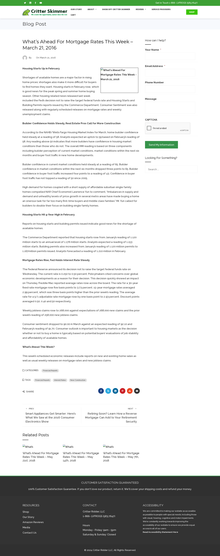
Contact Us (29, 532)
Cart (73, 14)
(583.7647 (192, 2)
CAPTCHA (151, 119)
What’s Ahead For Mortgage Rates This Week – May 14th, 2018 (81, 456)
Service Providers (161, 9)
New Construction (77, 380)
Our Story (76, 9)
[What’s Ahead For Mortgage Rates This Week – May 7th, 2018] (108, 446)
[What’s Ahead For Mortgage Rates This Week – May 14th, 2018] (68, 446)
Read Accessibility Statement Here (160, 532)
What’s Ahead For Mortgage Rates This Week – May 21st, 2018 (41, 456)
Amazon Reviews (33, 522)
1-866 (172, 2)
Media (26, 527)
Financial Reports (50, 370)
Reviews (140, 9)
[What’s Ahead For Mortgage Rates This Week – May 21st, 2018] (28, 446)
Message (151, 98)
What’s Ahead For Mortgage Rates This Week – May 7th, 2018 (121, 456)
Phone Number (154, 82)
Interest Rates (60, 380)
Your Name (153, 49)
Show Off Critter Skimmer (116, 9)
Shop (192, 12)
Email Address (155, 66)
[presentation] (168, 128)
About (91, 9)
